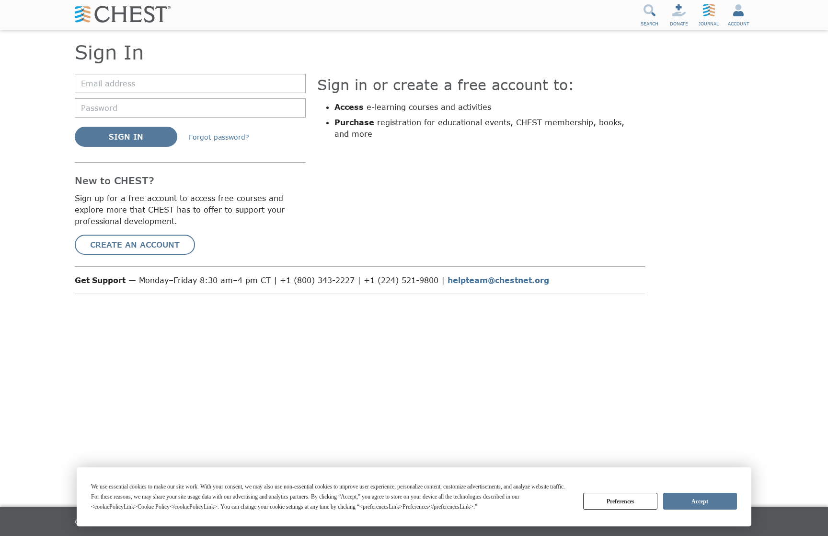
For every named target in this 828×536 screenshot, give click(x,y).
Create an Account (135, 244)
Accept (699, 501)
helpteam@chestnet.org (498, 280)
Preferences (620, 501)
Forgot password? (219, 137)
